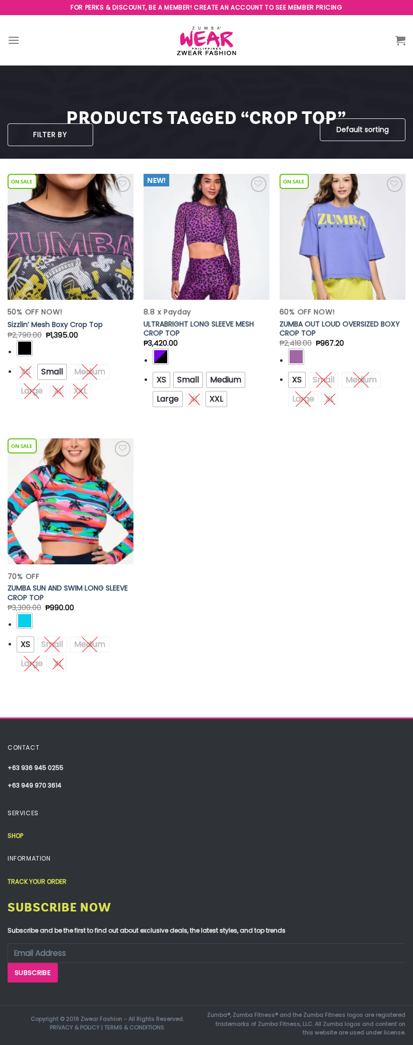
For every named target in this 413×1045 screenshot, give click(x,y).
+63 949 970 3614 (34, 785)
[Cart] (400, 40)
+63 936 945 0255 (35, 767)
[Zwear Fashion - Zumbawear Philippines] (206, 40)
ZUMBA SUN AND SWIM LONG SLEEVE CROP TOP (68, 592)
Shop (15, 835)
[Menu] (14, 40)
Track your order (37, 881)
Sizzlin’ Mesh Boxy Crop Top (55, 324)
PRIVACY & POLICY (75, 1027)
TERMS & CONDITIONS (134, 1027)
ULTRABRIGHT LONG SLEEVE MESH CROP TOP (199, 328)
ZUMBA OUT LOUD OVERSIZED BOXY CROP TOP (340, 328)
